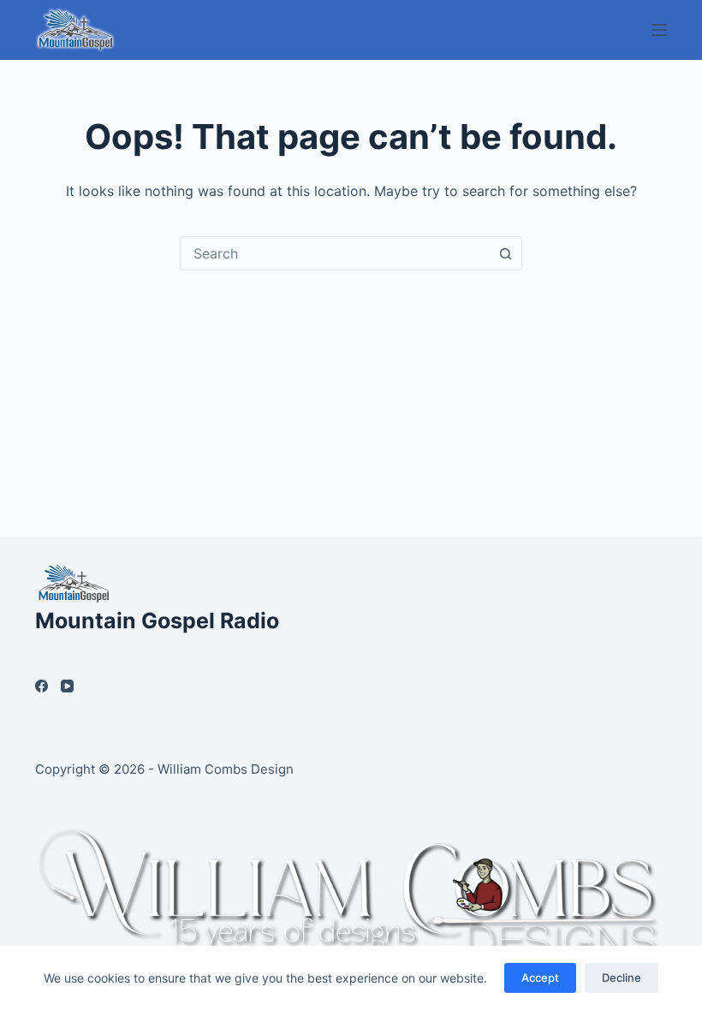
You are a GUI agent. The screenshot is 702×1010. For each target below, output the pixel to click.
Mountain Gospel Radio (157, 620)
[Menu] (659, 30)
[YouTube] (67, 686)
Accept (540, 977)
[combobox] (335, 253)
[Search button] (505, 253)
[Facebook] (41, 686)
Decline (621, 977)
